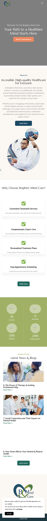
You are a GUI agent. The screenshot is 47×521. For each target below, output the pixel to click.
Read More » (8, 390)
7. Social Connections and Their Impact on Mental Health (21, 419)
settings (19, 509)
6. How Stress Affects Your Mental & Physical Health (22, 452)
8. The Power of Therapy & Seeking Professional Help (19, 386)
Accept (9, 513)
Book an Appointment (23, 39)
